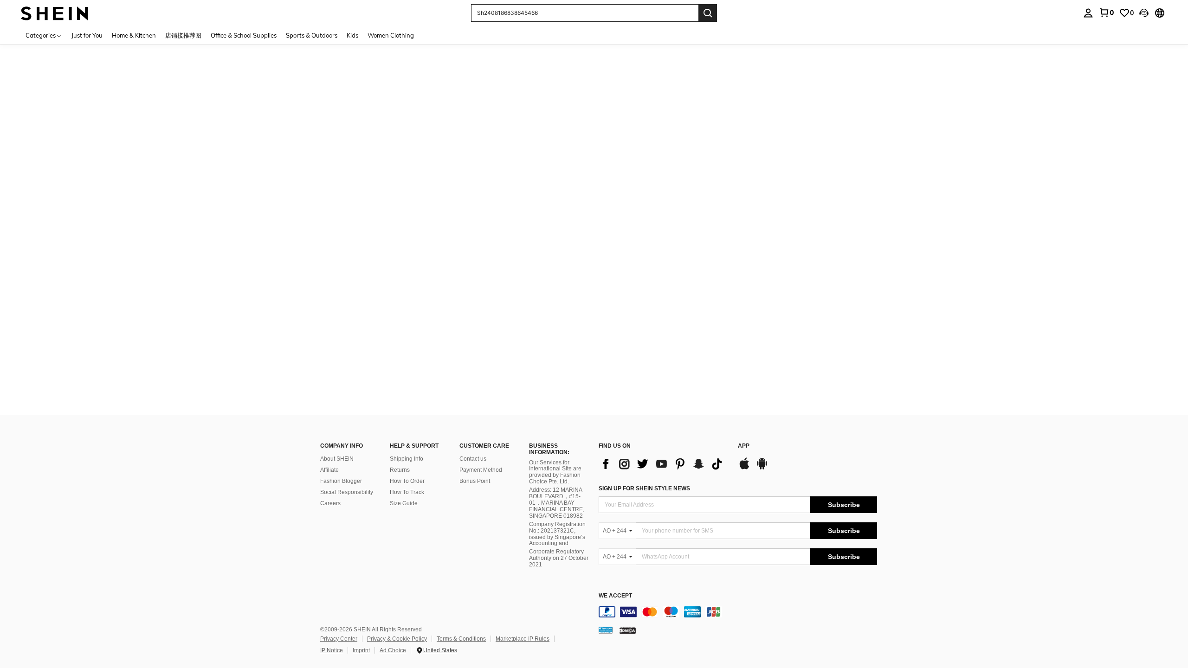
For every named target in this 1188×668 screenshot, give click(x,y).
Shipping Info (406, 459)
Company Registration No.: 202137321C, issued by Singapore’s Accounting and (557, 534)
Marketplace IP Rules (522, 639)
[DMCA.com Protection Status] (628, 630)
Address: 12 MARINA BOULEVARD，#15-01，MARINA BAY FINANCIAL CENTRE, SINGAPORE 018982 (556, 503)
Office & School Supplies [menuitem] (244, 35)
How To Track (407, 492)
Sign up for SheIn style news (644, 488)
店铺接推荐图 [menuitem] (183, 35)
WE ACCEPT (615, 596)
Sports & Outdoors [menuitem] (311, 35)
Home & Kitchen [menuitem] (134, 35)
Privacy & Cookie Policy (397, 639)
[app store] (744, 468)
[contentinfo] (738, 611)
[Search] (707, 13)
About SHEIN (337, 459)
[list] (664, 464)
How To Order (407, 481)
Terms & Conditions (461, 639)
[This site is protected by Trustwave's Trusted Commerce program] (606, 630)
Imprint (361, 650)
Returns (400, 470)
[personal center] (1088, 13)
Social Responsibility (346, 492)
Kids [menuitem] (352, 35)
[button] (1143, 13)
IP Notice (331, 650)
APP (743, 446)
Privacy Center (338, 639)
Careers (330, 503)
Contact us (472, 459)
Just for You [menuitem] (87, 35)
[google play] (761, 468)
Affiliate (329, 470)
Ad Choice (393, 650)
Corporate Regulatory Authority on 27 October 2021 (558, 558)
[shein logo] (54, 12)
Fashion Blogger (341, 481)
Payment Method (480, 470)
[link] (1106, 12)
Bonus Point (474, 481)
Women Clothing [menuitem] (391, 35)
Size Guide (404, 503)
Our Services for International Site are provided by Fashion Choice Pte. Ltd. (555, 472)
